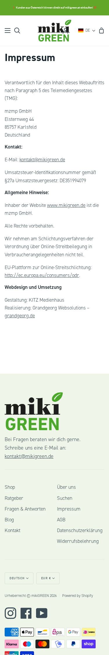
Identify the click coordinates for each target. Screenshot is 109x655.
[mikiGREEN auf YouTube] (42, 613)
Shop (10, 487)
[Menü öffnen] (8, 30)
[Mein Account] (65, 30)
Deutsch (17, 578)
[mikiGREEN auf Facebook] (26, 613)
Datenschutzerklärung (80, 530)
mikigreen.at (72, 7)
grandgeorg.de (20, 316)
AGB (61, 520)
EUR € (46, 578)
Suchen (64, 498)
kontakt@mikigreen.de (42, 160)
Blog (9, 520)
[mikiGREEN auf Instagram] (10, 613)
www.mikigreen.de (66, 205)
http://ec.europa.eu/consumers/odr (42, 275)
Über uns (66, 487)
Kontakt (12, 530)
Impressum (69, 509)
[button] (87, 30)
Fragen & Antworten (25, 509)
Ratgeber (14, 498)
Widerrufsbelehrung (78, 541)
